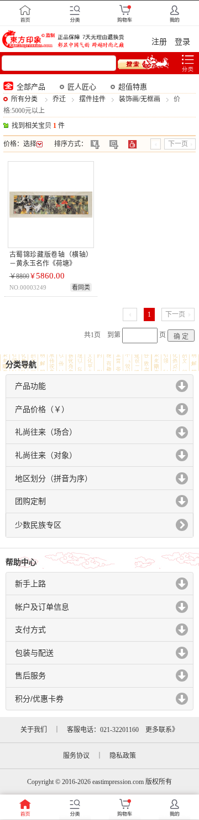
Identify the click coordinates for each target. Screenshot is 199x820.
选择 (29, 144)
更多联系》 (162, 730)
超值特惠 (132, 86)
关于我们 (33, 730)
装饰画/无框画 (139, 99)
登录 (182, 42)
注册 (159, 42)
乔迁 (59, 99)
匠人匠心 (81, 86)
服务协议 (76, 756)
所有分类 (24, 99)
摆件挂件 (92, 99)
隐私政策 (122, 756)
